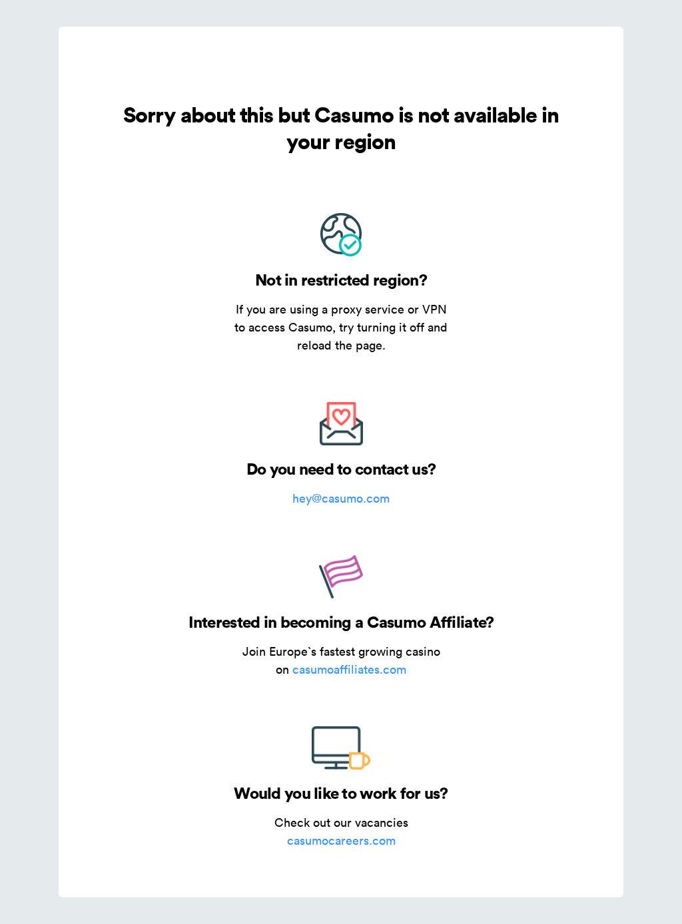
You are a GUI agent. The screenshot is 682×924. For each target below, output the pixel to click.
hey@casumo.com (341, 498)
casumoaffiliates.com (349, 669)
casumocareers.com (341, 840)
